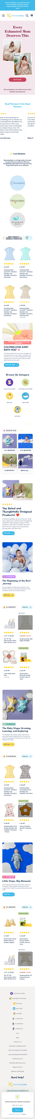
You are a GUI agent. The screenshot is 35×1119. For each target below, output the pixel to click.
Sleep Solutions (19, 993)
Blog (17, 1037)
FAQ (17, 1033)
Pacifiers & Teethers (19, 998)
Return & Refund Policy (17, 1063)
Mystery (19, 1013)
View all (27, 238)
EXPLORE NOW (10, 364)
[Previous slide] (2, 58)
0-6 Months (19, 1018)
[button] (3, 15)
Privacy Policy (17, 1067)
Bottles (19, 1003)
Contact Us (17, 1042)
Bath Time (19, 1008)
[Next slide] (33, 58)
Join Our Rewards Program (17, 1054)
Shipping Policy (17, 1058)
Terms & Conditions (17, 1071)
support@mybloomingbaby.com (17, 1090)
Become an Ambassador (17, 1046)
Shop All (7, 533)
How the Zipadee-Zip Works (17, 1050)
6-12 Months (19, 1023)
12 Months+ (19, 1028)
